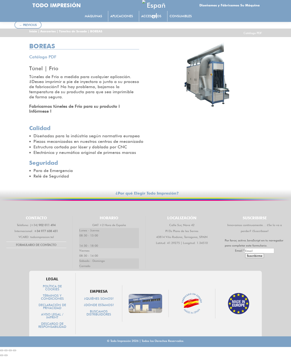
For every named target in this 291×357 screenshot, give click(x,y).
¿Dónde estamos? (99, 305)
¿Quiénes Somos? (99, 299)
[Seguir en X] (133, 207)
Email (240, 250)
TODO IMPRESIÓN (56, 5)
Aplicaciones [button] (121, 16)
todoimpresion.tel (42, 237)
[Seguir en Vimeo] (158, 207)
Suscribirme (254, 255)
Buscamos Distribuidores (98, 313)
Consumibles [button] (181, 16)
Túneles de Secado (73, 31)
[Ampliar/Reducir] (1, 350)
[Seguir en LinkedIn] (145, 207)
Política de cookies (52, 288)
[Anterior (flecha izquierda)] (1, 355)
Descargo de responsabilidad (52, 325)
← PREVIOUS (28, 25)
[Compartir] (10, 350)
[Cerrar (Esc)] (14, 350)
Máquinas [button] (93, 16)
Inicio (33, 31)
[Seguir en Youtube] (170, 207)
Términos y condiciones (52, 297)
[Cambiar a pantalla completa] (6, 350)
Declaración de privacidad (52, 307)
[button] (203, 16)
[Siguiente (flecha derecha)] (6, 355)
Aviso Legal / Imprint (52, 316)
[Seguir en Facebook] (120, 207)
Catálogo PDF (252, 33)
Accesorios (48, 31)
